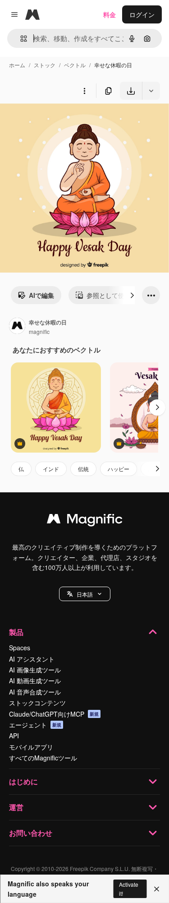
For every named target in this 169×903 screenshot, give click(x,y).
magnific (39, 331)
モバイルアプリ (31, 746)
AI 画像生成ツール (35, 669)
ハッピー (118, 468)
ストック (44, 65)
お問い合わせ (30, 833)
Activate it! (128, 888)
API (14, 735)
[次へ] (132, 295)
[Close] (156, 889)
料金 (109, 14)
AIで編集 (41, 295)
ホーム (17, 65)
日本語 (85, 594)
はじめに (23, 781)
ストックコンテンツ (37, 702)
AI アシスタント (32, 658)
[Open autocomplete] (20, 38)
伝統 (83, 468)
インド (51, 468)
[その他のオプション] (84, 91)
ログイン (142, 14)
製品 (16, 632)
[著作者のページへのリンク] (17, 327)
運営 (16, 807)
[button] (84, 594)
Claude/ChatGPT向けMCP (54, 713)
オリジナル (62, 120)
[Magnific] (85, 521)
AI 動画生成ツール (35, 680)
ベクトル (75, 65)
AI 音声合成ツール (35, 691)
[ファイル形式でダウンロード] (151, 91)
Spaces (19, 647)
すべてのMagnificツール (43, 757)
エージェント (35, 724)
